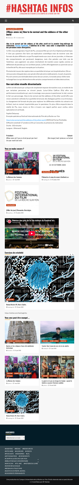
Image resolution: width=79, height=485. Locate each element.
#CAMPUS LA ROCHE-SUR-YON (16, 458)
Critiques (19, 29)
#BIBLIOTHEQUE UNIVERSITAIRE (16, 461)
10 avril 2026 (53, 385)
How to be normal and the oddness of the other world (26, 120)
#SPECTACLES (53, 376)
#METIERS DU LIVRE (31, 463)
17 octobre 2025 (20, 37)
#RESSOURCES (27, 449)
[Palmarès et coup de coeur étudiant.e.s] (57, 163)
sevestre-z (10, 350)
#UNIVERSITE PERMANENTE (21, 341)
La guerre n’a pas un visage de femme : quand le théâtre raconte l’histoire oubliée (57, 382)
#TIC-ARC (18, 463)
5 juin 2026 (53, 348)
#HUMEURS (19, 451)
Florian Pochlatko (21, 45)
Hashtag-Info (46, 180)
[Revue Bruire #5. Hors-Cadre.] (39, 279)
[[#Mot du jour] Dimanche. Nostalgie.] (22, 196)
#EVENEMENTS (24, 456)
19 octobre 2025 (56, 179)
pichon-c (10, 180)
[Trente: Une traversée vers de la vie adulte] (57, 332)
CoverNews (36, 482)
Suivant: (60, 136)
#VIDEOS (28, 451)
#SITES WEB (9, 451)
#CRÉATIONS (10, 299)
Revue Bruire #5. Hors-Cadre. (16, 304)
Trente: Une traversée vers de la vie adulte (55, 346)
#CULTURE (9, 169)
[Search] (73, 20)
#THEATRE (61, 376)
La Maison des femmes (14, 177)
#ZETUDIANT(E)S (11, 456)
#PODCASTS (9, 454)
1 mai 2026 (17, 179)
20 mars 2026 (20, 307)
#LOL (28, 454)
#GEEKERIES (19, 454)
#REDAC (18, 449)
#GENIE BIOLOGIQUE (12, 466)
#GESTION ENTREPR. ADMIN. (15, 471)
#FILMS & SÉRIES (19, 169)
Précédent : (21, 138)
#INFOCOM (9, 463)
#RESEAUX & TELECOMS (13, 468)
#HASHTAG (28, 169)
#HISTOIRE (10, 341)
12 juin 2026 (18, 350)
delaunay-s (10, 37)
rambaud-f (46, 348)
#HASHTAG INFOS (39, 8)
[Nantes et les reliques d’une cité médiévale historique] (22, 332)
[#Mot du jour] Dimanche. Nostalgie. (18, 210)
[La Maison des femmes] (22, 163)
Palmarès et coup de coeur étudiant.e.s (55, 177)
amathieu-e (10, 213)
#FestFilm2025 (11, 29)
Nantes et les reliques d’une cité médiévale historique (20, 347)
